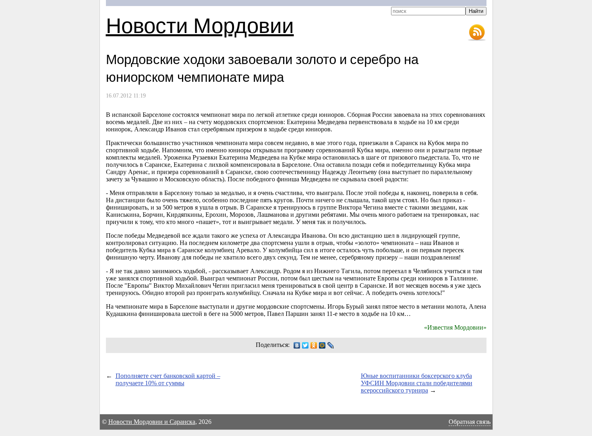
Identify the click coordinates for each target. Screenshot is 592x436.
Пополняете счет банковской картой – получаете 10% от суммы (168, 379)
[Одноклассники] (314, 345)
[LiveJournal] (331, 345)
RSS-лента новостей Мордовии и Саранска (476, 32)
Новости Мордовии (200, 24)
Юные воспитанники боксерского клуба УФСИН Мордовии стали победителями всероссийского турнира (416, 383)
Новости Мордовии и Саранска (151, 421)
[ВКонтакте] (297, 345)
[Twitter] (305, 345)
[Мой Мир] (322, 345)
